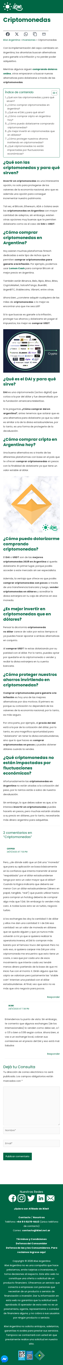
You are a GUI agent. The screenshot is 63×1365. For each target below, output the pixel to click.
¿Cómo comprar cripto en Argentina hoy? (29, 118)
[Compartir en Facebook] (7, 34)
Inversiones (29, 40)
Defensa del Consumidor (31, 1243)
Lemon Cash (17, 268)
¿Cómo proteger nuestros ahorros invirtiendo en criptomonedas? (27, 140)
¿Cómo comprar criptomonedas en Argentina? (28, 106)
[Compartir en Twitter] (16, 34)
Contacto (24, 1217)
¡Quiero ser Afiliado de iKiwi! (31, 1208)
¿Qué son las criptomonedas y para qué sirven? (30, 99)
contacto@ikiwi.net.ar (36, 1230)
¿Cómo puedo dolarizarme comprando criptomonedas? (31, 125)
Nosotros (39, 1217)
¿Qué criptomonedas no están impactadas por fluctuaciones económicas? (25, 150)
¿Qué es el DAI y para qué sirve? (26, 112)
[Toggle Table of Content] (52, 93)
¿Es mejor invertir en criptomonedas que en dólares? (31, 133)
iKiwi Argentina (11, 40)
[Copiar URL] (34, 34)
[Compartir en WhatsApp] (25, 34)
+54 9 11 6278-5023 (27, 1221)
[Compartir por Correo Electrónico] (43, 34)
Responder (53, 997)
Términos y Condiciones (31, 1239)
